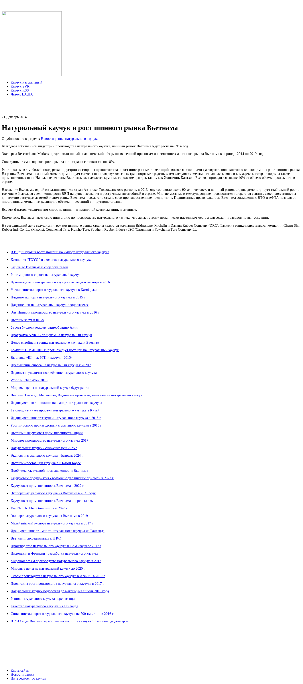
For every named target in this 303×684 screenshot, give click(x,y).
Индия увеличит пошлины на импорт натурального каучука (56, 403)
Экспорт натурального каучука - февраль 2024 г (47, 455)
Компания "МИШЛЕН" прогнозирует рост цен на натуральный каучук (65, 350)
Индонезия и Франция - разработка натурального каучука (54, 553)
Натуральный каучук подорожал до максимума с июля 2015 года (60, 591)
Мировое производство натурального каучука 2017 (49, 440)
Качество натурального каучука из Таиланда (44, 606)
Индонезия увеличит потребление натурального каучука (54, 372)
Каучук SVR (20, 86)
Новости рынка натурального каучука (69, 138)
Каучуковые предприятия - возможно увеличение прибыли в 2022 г (62, 478)
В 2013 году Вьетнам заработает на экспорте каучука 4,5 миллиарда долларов (69, 621)
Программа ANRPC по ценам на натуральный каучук (51, 335)
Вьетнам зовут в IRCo (27, 320)
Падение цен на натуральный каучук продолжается (50, 305)
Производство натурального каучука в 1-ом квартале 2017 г (56, 546)
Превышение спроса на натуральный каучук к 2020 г (51, 365)
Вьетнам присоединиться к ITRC (36, 538)
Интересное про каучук (28, 678)
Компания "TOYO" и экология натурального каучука (51, 259)
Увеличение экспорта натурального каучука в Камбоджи (54, 290)
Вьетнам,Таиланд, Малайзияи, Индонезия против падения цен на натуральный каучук (76, 395)
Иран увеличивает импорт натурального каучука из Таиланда (57, 531)
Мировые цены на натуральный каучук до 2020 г (48, 568)
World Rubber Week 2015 (29, 380)
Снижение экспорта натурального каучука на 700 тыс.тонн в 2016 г (62, 614)
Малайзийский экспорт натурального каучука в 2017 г (52, 523)
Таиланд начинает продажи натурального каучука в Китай (55, 410)
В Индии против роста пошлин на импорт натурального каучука (60, 252)
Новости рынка (22, 674)
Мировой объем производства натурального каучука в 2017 (56, 561)
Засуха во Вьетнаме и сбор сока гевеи (39, 267)
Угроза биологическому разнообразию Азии (44, 327)
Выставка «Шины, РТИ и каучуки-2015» (42, 357)
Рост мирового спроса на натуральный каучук (46, 275)
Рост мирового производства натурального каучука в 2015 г (56, 425)
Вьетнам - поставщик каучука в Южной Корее (46, 463)
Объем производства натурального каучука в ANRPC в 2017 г (58, 576)
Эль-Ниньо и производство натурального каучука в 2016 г (55, 312)
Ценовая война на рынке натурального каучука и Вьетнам (55, 342)
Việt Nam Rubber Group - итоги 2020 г (39, 508)
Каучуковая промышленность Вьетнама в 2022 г (47, 485)
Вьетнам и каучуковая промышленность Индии (47, 433)
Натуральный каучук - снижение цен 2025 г (44, 448)
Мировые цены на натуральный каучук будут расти (50, 388)
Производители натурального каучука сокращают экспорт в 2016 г (61, 282)
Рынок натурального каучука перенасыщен (43, 598)
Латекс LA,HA (22, 94)
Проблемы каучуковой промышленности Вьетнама (49, 470)
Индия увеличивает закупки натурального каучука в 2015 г (56, 418)
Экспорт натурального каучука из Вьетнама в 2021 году (53, 493)
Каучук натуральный (26, 82)
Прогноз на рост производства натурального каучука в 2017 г (57, 583)
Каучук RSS (20, 90)
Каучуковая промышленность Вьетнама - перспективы (52, 501)
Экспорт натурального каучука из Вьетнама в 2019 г (50, 516)
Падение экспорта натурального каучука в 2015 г (48, 297)
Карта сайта (20, 670)
